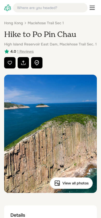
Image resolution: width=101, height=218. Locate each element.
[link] (7, 7)
